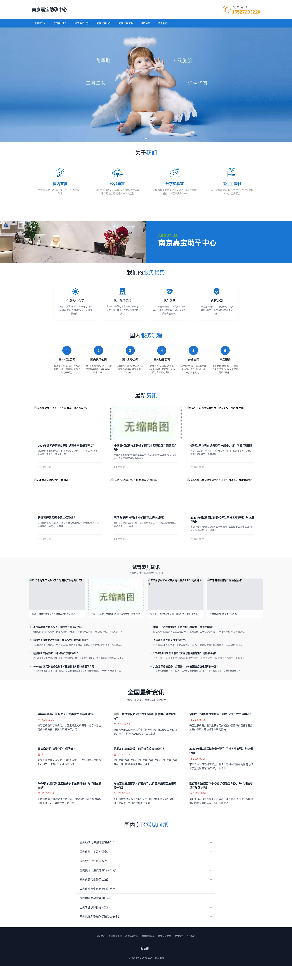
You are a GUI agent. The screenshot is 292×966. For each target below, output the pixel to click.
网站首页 (40, 23)
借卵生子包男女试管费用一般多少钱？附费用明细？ (221, 445)
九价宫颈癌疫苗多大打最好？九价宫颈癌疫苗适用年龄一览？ (186, 666)
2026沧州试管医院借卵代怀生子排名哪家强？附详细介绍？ (222, 519)
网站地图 (159, 957)
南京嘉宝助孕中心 (49, 9)
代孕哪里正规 (59, 23)
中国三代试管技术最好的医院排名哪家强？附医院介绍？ (145, 447)
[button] (143, 138)
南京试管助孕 (104, 23)
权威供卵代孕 (82, 23)
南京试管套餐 (126, 23)
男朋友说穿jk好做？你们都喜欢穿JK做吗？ (140, 517)
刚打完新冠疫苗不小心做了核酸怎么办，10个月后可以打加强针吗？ (221, 785)
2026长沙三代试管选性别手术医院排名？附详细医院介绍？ (65, 666)
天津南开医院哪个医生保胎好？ (57, 517)
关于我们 (163, 23)
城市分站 (145, 23)
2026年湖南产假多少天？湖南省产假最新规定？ (67, 445)
